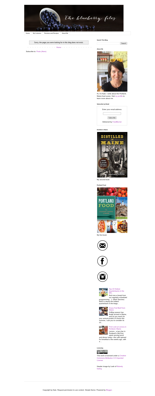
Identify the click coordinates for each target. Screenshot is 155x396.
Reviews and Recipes (51, 33)
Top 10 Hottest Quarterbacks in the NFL (116, 291)
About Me (65, 33)
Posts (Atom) (41, 51)
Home (28, 33)
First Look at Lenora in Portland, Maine (117, 328)
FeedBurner (117, 122)
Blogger (109, 390)
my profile (119, 96)
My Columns (37, 33)
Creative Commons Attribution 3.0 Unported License (111, 358)
